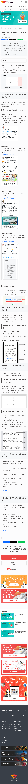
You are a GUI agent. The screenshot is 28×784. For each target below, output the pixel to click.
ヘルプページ (4, 740)
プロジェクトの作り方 (7, 6)
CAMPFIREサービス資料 (9, 715)
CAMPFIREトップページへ (14, 771)
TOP (3, 9)
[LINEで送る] (20, 39)
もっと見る (4, 490)
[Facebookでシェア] (4, 39)
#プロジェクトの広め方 (6, 28)
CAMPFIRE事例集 (21, 715)
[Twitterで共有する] (12, 39)
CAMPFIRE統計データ (18, 730)
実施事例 (15, 728)
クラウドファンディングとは (7, 724)
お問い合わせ (4, 742)
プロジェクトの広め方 (9, 9)
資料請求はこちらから (16, 569)
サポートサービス (17, 726)
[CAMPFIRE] (7, 2)
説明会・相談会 (17, 724)
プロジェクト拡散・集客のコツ (21, 9)
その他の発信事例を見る (7, 155)
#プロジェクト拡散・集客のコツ (18, 28)
